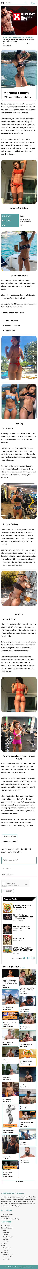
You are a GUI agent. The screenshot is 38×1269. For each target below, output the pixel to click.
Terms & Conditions (7, 1214)
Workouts (4, 1243)
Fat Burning (6, 1232)
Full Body (5, 1234)
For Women (4, 1252)
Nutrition (3, 1245)
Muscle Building (7, 1237)
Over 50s (5, 1239)
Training (3, 1230)
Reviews (5, 1250)
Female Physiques (10, 836)
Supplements (7, 1248)
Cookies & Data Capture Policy (10, 1219)
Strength (5, 1241)
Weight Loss (6, 1259)
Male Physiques (6, 1226)
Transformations (8, 1257)
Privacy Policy (5, 1216)
